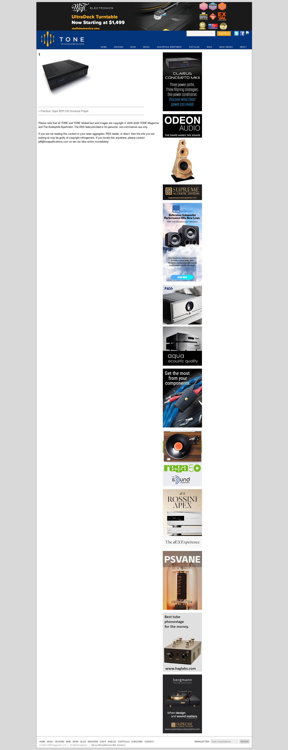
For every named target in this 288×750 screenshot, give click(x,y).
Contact (149, 741)
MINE (209, 47)
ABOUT (243, 47)
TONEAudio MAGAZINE (62, 39)
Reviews (59, 741)
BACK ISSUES (226, 47)
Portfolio (124, 741)
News (76, 741)
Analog (112, 741)
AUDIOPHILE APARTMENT (169, 47)
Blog (83, 741)
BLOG (133, 47)
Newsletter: (202, 741)
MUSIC (146, 47)
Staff (103, 741)
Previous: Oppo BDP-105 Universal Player (63, 111)
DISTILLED (194, 47)
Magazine (93, 741)
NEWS (104, 47)
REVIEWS (118, 47)
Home (42, 741)
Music (50, 741)
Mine (68, 741)
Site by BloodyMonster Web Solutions (108, 745)
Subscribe (137, 741)
